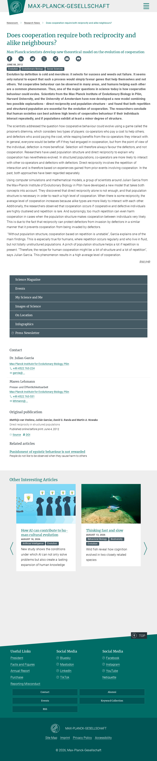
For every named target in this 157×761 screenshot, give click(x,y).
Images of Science (28, 306)
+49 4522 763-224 (24, 368)
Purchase (17, 677)
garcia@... (19, 372)
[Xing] (55, 59)
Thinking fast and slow (104, 530)
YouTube (112, 671)
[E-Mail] (67, 59)
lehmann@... (20, 400)
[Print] (78, 59)
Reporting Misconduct (25, 684)
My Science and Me (29, 297)
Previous (12, 549)
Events (20, 288)
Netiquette (109, 677)
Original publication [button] (26, 412)
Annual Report (20, 671)
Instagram (113, 664)
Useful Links (21, 651)
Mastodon (67, 664)
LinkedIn (65, 671)
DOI (28, 434)
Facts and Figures (23, 664)
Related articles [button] (22, 444)
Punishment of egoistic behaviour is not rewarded (47, 452)
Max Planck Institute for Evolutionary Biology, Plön (39, 363)
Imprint (65, 738)
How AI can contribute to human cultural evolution (44, 532)
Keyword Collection (112, 700)
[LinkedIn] (21, 59)
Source (17, 434)
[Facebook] (9, 59)
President (17, 658)
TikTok (64, 677)
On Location (24, 315)
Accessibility (103, 738)
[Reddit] (32, 59)
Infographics (24, 324)
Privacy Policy (82, 738)
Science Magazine (27, 279)
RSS (45, 709)
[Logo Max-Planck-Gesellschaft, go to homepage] (70, 7)
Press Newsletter (27, 333)
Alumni (112, 692)
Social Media (66, 651)
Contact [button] (16, 350)
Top (142, 636)
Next (145, 549)
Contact (45, 692)
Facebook (112, 658)
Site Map (51, 738)
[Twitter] (44, 59)
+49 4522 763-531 (24, 396)
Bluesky (65, 658)
